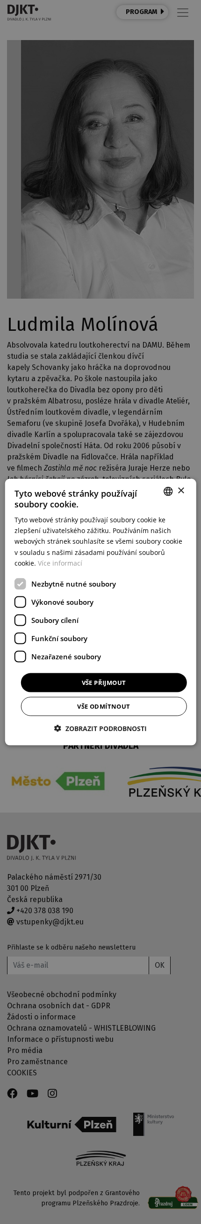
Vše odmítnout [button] (103, 706)
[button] (100, 728)
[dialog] (100, 612)
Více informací (60, 562)
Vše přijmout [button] (104, 682)
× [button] (180, 490)
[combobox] (167, 491)
